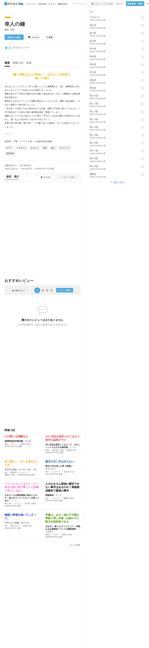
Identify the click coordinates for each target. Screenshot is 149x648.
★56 (47, 450)
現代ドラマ (15, 525)
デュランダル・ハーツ (15, 469)
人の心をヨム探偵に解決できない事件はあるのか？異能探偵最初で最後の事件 (62, 487)
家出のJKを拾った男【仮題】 (58, 465)
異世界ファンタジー (19, 472)
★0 (46, 471)
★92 (7, 444)
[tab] (8, 63)
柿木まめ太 (50, 468)
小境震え (49, 531)
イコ (15, 500)
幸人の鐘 (15, 23)
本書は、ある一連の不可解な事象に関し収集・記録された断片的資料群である (62, 518)
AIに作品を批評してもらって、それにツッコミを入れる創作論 (62, 445)
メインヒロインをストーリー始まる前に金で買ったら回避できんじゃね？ (22, 487)
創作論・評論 (58, 450)
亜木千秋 (25, 522)
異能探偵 (49, 495)
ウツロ (73, 447)
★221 (47, 534)
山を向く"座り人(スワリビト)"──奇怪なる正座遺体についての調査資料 (62, 527)
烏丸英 (28, 440)
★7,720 (8, 503)
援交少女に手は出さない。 (61, 461)
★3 (6, 472)
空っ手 (59, 495)
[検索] (92, 3)
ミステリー (56, 471)
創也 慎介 (10, 29)
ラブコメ (18, 503)
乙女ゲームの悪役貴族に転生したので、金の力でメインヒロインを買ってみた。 (22, 498)
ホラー (14, 444)
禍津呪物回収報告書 (14, 440)
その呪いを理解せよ (16, 436)
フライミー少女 (12, 522)
